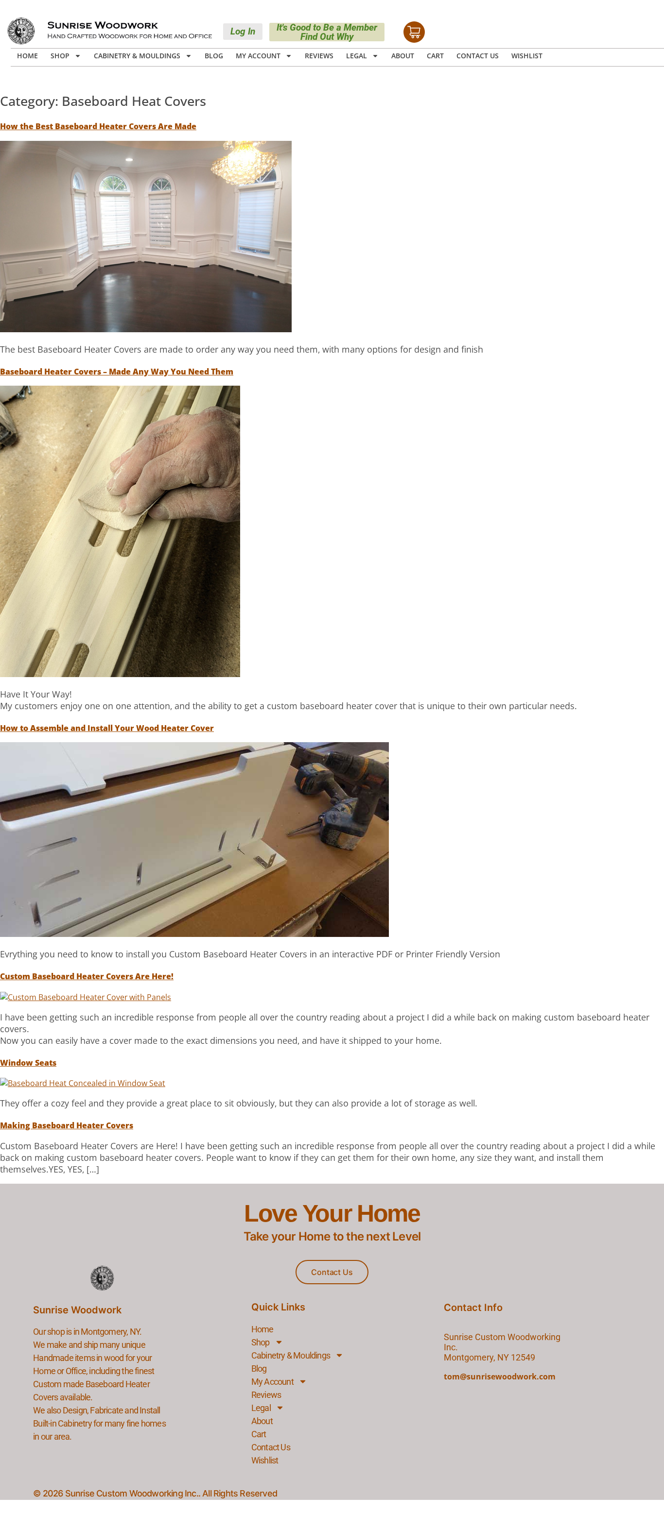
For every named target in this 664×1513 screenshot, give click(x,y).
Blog (214, 55)
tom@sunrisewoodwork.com (500, 1376)
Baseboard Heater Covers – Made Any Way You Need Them (116, 371)
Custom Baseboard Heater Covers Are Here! (87, 976)
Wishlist (526, 55)
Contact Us (477, 55)
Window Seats (28, 1062)
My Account (258, 55)
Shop (60, 55)
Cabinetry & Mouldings (137, 55)
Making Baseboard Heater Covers (66, 1125)
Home (27, 55)
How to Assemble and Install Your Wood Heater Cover (107, 728)
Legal (356, 55)
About (402, 55)
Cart (435, 55)
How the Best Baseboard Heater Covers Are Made (98, 126)
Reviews (319, 55)
